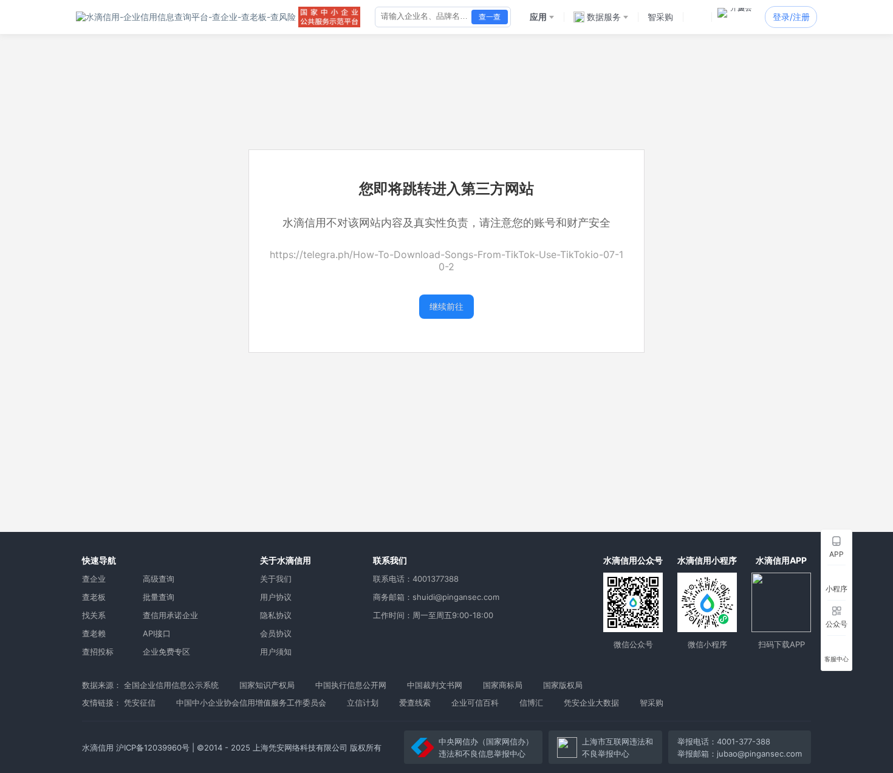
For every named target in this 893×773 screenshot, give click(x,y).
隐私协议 (276, 615)
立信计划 (362, 702)
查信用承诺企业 (170, 615)
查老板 (94, 597)
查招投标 (98, 651)
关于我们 (276, 579)
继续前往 (446, 306)
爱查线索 (415, 702)
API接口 (157, 633)
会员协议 (276, 633)
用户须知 (276, 651)
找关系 (94, 615)
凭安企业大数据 (591, 702)
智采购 (651, 702)
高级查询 (158, 579)
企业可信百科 (475, 702)
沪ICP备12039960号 (153, 747)
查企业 (94, 579)
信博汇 (531, 702)
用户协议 (276, 597)
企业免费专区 (166, 651)
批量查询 (158, 597)
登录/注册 (791, 17)
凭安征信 (140, 702)
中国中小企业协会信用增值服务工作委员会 (251, 702)
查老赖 (94, 633)
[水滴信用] (186, 17)
